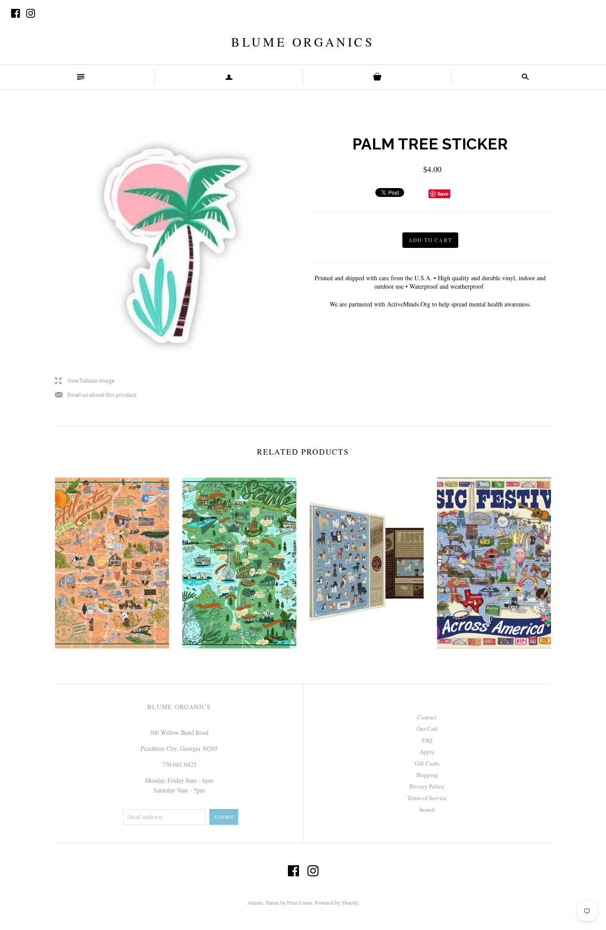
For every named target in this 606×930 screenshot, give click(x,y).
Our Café (427, 729)
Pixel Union (299, 902)
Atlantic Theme (263, 902)
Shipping (427, 775)
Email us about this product (95, 395)
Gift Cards (427, 763)
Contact (427, 717)
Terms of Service (427, 798)
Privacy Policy (427, 786)
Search (427, 809)
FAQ (427, 740)
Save (443, 193)
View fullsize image (84, 381)
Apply (427, 752)
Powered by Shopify (336, 902)
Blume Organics (302, 41)
